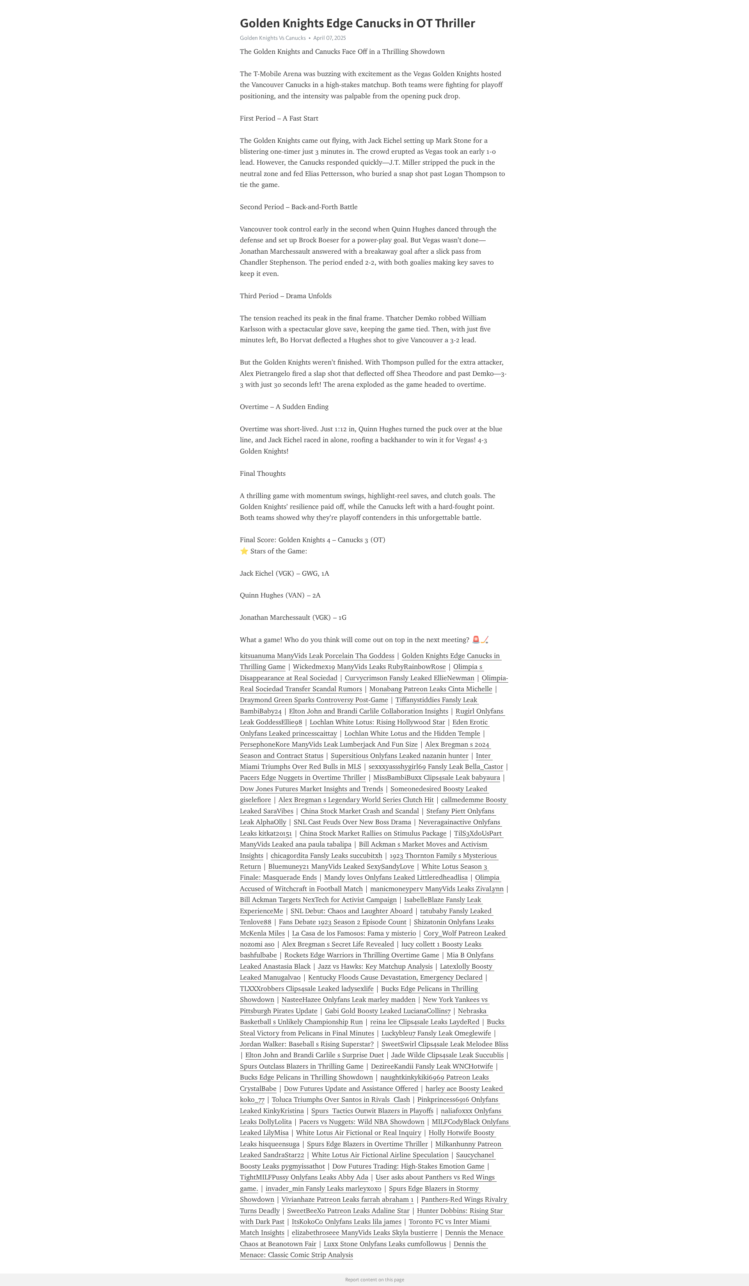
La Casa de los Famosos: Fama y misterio (354, 933)
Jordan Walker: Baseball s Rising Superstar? (307, 1044)
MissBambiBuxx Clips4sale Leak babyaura (436, 777)
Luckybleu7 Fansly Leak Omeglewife (436, 1033)
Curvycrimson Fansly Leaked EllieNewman (409, 678)
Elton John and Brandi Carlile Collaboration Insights (368, 711)
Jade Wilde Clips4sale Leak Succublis (447, 1055)
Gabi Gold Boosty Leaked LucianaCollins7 (388, 1011)
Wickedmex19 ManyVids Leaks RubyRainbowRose (369, 666)
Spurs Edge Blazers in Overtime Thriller (367, 1144)
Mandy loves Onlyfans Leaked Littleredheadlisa (396, 877)
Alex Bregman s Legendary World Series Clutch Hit (356, 799)
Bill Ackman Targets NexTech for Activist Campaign (318, 899)
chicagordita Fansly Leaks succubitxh (326, 855)
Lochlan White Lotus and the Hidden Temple (412, 733)
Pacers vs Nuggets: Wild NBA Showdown (361, 1121)
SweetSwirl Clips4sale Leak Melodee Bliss (445, 1044)
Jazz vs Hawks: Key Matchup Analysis (375, 966)
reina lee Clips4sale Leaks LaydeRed (424, 1021)
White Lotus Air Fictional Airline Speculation (380, 1155)
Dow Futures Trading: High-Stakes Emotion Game (408, 1166)
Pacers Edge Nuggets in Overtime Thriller (303, 777)
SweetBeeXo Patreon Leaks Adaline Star (348, 1210)
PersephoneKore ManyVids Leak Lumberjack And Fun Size (329, 744)
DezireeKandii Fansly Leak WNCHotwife (432, 1066)
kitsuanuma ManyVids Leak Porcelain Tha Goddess (317, 655)
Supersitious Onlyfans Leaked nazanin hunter (400, 755)
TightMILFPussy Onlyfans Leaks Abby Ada (304, 1177)
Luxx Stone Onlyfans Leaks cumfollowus (385, 1244)
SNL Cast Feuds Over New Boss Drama (352, 822)
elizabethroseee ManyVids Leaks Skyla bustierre (365, 1232)
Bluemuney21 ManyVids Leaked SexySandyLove (341, 866)
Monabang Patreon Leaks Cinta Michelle (430, 689)
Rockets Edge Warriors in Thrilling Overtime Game (361, 955)
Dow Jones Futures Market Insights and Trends (311, 788)
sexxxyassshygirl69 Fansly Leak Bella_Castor (436, 766)
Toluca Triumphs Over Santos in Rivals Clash (341, 1099)
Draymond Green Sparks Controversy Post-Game (314, 699)
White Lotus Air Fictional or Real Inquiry (358, 1132)
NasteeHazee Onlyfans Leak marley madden (348, 999)
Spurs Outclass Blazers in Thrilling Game (302, 1066)
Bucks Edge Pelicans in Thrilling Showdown (306, 1077)
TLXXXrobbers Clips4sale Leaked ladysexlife (307, 988)
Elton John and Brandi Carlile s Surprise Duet (314, 1055)
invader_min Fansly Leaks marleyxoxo (324, 1188)
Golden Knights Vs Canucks (273, 37)
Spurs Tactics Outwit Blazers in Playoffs (372, 1110)
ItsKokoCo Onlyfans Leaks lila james (346, 1221)
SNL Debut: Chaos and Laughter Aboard (352, 911)
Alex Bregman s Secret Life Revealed (338, 944)
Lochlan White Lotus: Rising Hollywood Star (377, 722)
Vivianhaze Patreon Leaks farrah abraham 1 (348, 1199)
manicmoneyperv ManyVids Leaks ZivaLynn (437, 888)
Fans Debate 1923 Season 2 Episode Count (342, 922)
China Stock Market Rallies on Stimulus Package (373, 833)
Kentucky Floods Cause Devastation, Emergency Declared (395, 977)
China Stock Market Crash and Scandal (360, 811)
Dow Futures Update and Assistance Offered (351, 1088)
